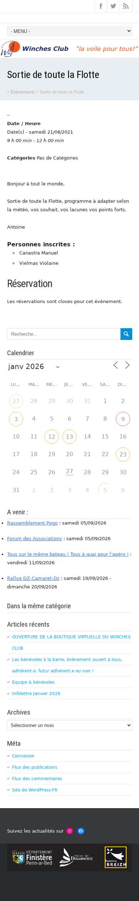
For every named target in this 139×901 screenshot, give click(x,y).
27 (16, 401)
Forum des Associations (34, 538)
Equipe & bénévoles (33, 682)
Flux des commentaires (37, 778)
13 (69, 436)
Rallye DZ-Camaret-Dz (33, 578)
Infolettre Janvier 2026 (36, 693)
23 (123, 454)
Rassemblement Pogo (32, 523)
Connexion (23, 756)
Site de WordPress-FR (34, 790)
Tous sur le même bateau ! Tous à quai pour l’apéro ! (68, 554)
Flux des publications (34, 767)
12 (51, 436)
